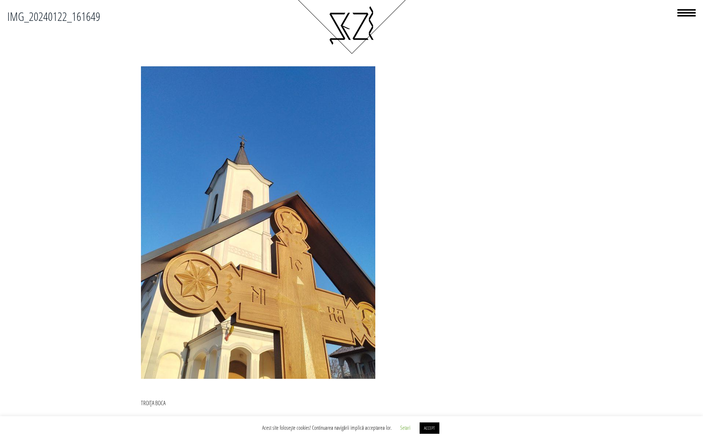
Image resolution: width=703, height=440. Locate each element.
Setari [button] (405, 427)
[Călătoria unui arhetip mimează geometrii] (351, 53)
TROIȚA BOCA (153, 403)
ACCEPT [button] (429, 428)
